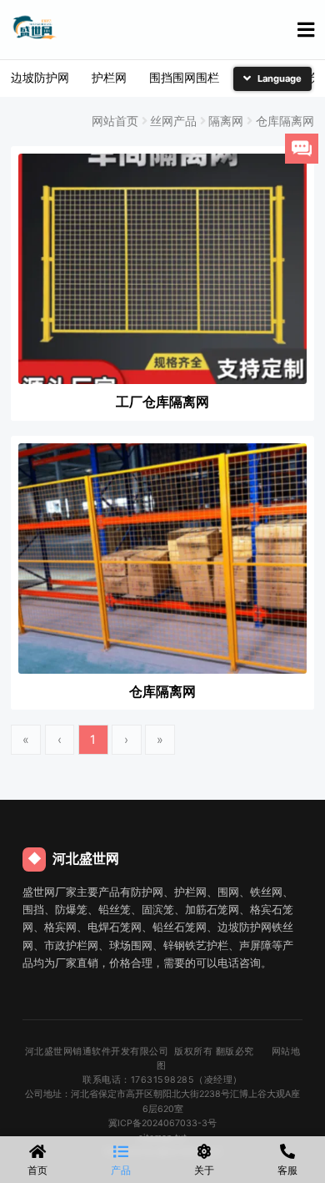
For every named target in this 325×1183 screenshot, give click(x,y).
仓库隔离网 (285, 121)
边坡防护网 (40, 77)
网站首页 (115, 121)
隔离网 (225, 121)
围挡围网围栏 (184, 77)
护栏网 (109, 77)
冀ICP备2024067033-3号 (162, 1123)
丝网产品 (173, 121)
